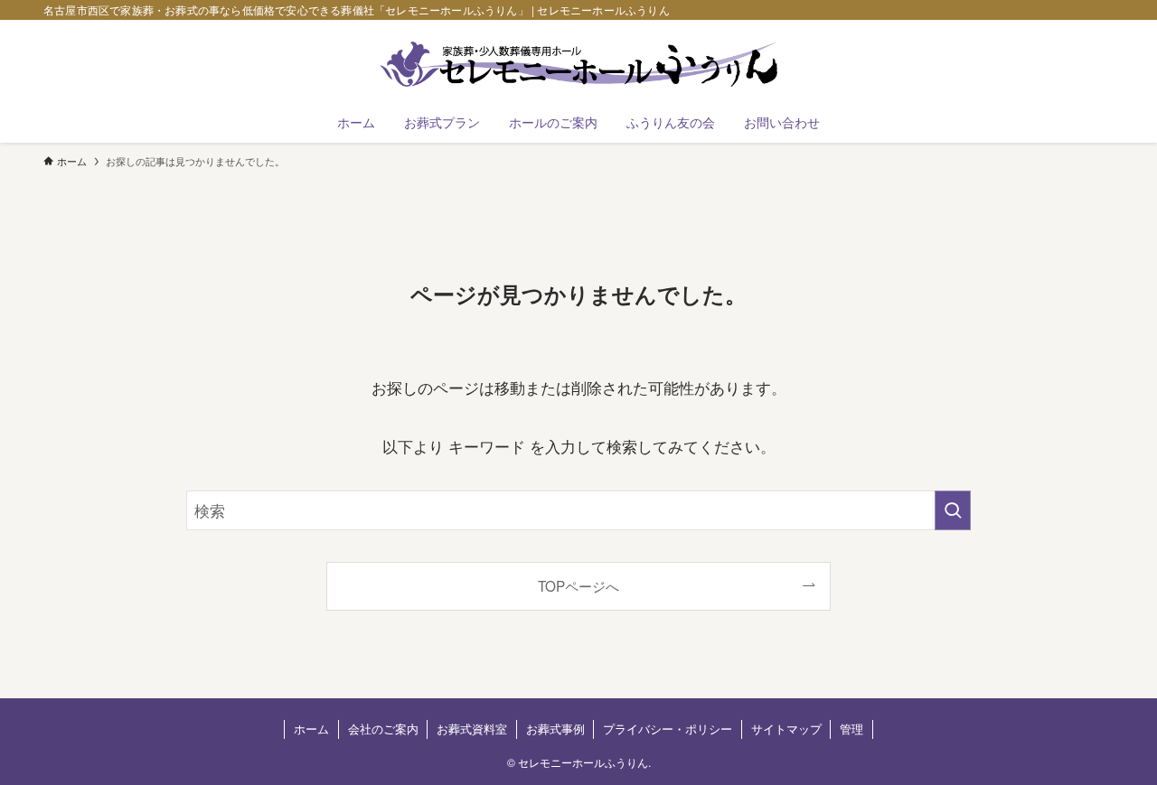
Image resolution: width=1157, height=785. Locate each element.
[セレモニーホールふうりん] (578, 64)
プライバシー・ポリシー (667, 728)
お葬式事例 (555, 728)
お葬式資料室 (472, 728)
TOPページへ (578, 585)
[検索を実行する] (953, 510)
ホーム (311, 728)
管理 (851, 728)
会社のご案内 (383, 728)
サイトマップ (786, 728)
